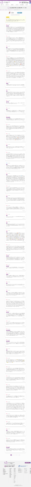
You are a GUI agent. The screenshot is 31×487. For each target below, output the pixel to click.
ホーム (3, 468)
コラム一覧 (19, 468)
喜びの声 (27, 4)
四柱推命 (15, 476)
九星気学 (15, 477)
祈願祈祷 (15, 471)
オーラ (14, 474)
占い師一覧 (17, 4)
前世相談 (10, 476)
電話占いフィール (18, 485)
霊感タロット (15, 470)
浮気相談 (10, 470)
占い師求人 (4, 474)
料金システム (2, 4)
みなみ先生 (12, 12)
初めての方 (7, 4)
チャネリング (15, 473)
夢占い (14, 482)
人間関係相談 (11, 474)
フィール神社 (25, 470)
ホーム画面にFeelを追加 (5, 473)
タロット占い (25, 471)
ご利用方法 (12, 4)
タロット (15, 480)
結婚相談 (10, 471)
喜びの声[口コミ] (4, 471)
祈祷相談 (10, 473)
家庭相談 (10, 477)
